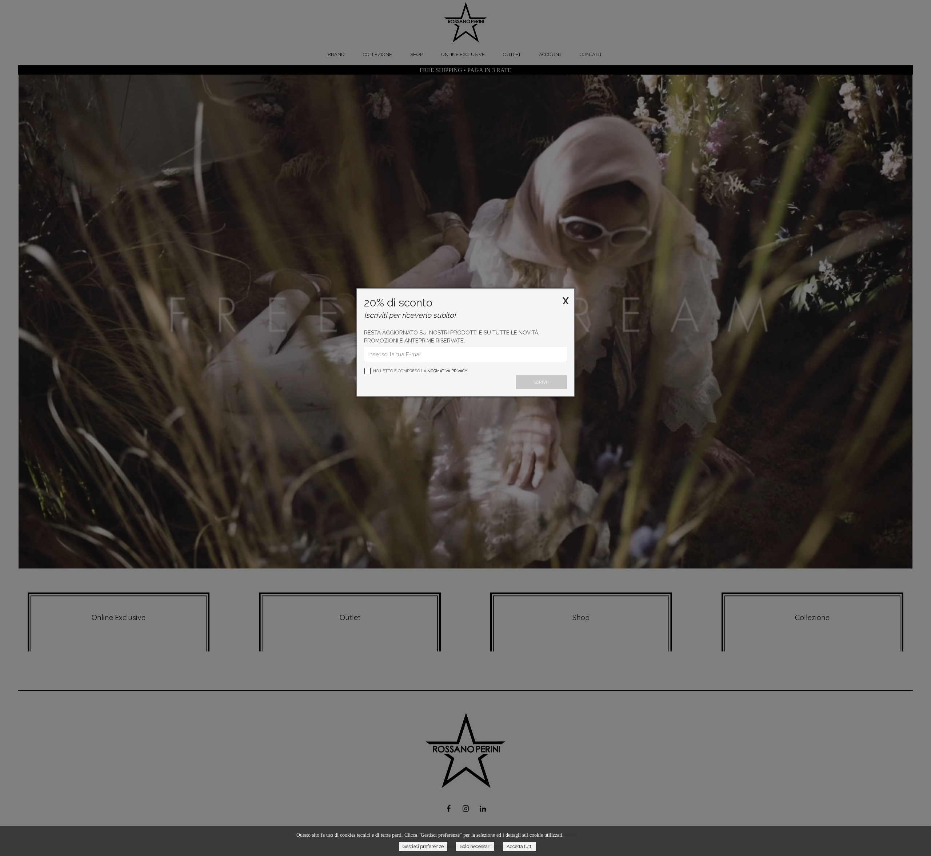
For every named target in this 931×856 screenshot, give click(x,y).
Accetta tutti (519, 846)
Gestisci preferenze (423, 846)
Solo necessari (475, 846)
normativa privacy (447, 371)
